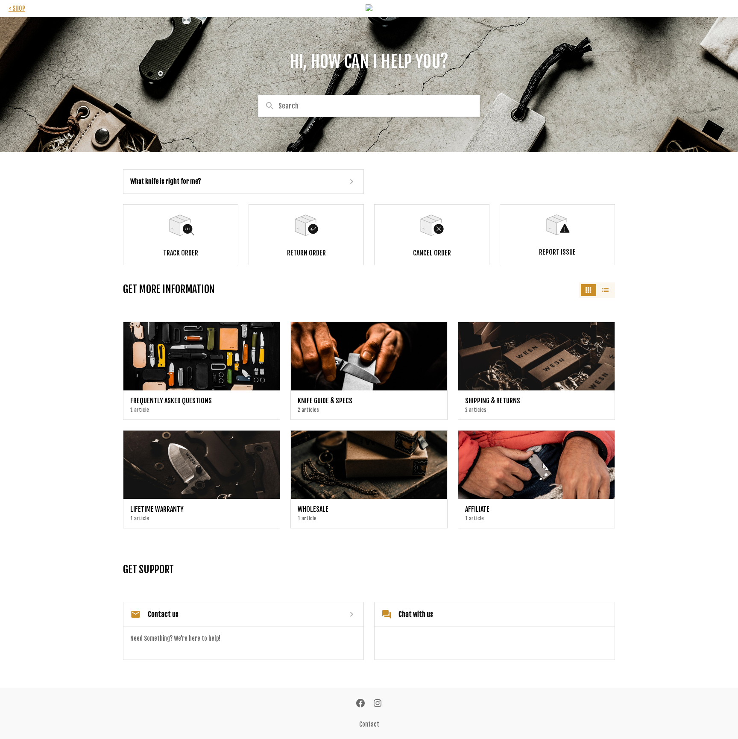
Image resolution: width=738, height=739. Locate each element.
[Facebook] (360, 704)
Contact (369, 724)
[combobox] (369, 106)
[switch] (597, 290)
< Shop (17, 8)
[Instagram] (377, 704)
